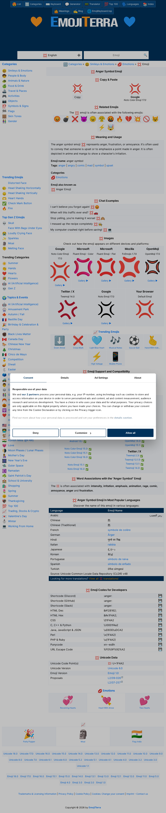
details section (123, 417)
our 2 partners (30, 394)
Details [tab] (65, 377)
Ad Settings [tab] (101, 377)
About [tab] (137, 377)
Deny (36, 432)
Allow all (130, 432)
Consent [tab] (28, 377)
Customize (81, 432)
